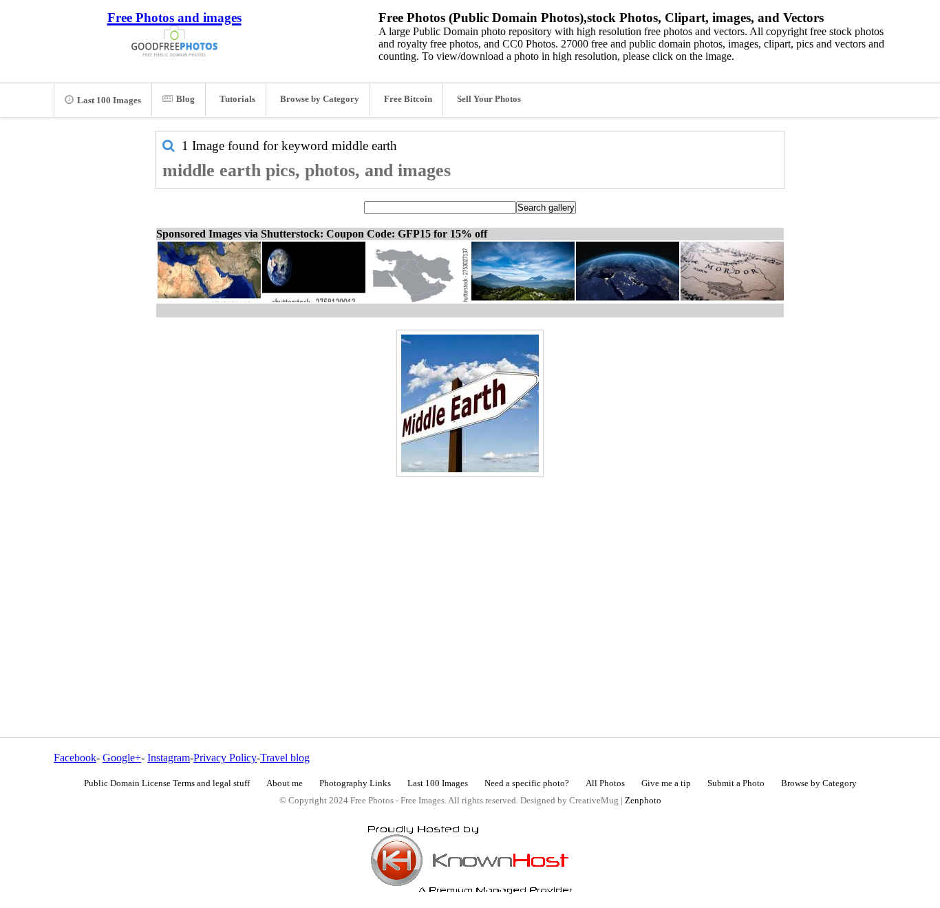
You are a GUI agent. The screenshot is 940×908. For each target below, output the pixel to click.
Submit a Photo (736, 783)
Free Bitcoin (408, 99)
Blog (185, 99)
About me (284, 783)
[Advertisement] (470, 577)
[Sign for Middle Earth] (470, 403)
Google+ (122, 757)
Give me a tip (666, 783)
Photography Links (355, 783)
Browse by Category (319, 99)
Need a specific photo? (526, 783)
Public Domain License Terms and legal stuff (167, 783)
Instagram (168, 757)
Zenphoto (643, 800)
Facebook (75, 757)
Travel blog (285, 757)
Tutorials (237, 99)
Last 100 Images (109, 100)
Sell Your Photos (489, 99)
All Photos (605, 783)
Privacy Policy (225, 757)
